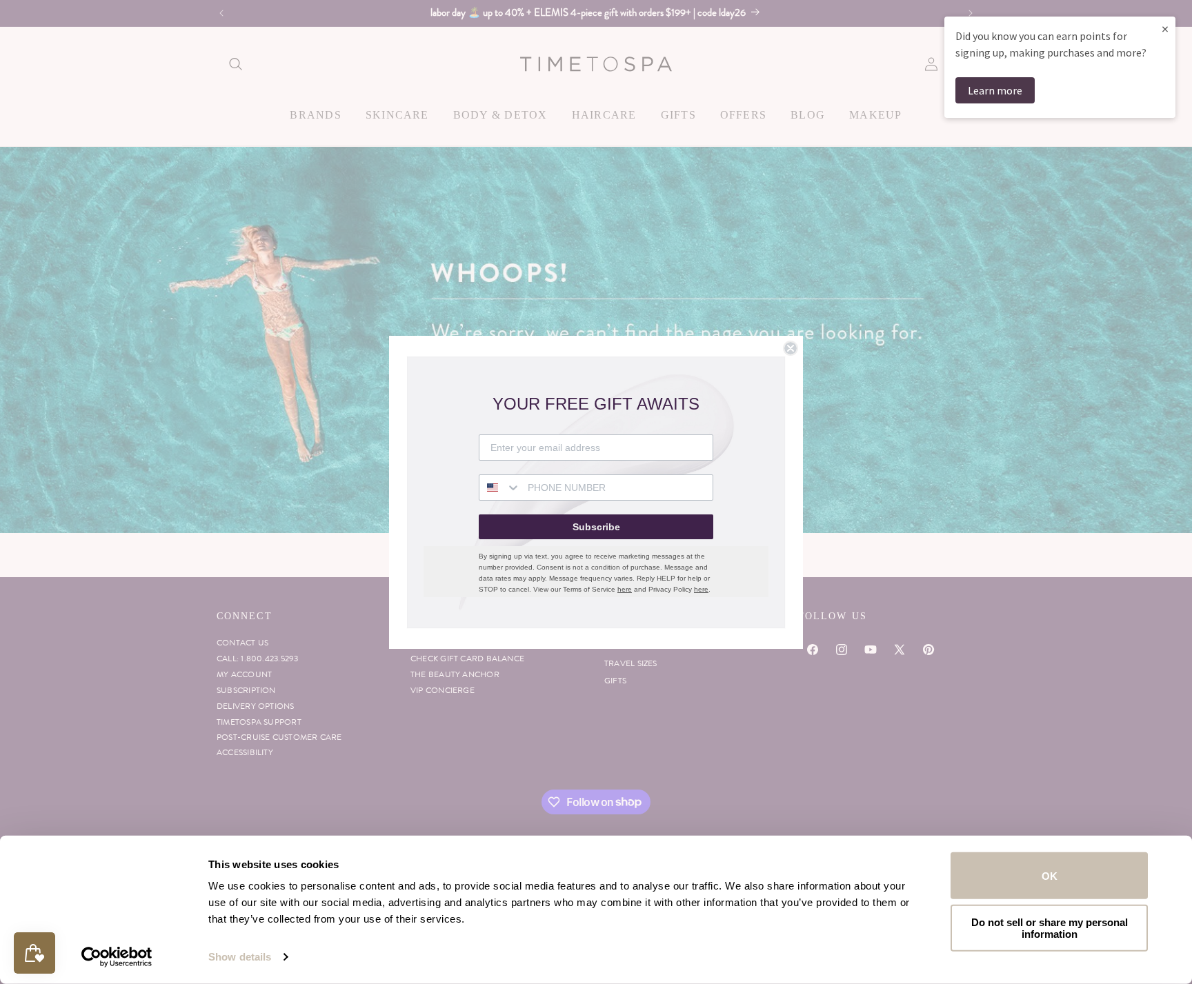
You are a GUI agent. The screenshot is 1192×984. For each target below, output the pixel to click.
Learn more (995, 90)
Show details (239, 957)
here (624, 589)
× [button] (1165, 28)
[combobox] (500, 487)
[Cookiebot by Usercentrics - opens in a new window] (117, 957)
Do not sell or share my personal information (1049, 927)
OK (1049, 875)
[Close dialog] (790, 348)
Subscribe (596, 526)
